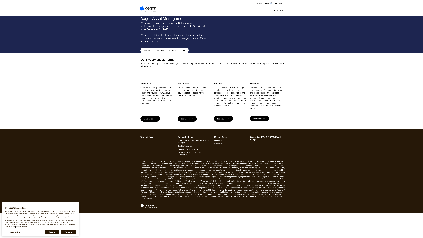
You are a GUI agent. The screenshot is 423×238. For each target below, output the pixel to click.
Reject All (52, 232)
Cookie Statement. (21, 226)
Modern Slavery (221, 137)
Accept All (68, 232)
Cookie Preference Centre (188, 149)
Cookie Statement (185, 146)
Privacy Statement (186, 137)
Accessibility (219, 140)
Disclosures (219, 144)
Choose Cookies (14, 232)
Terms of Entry (146, 137)
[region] (40, 219)
